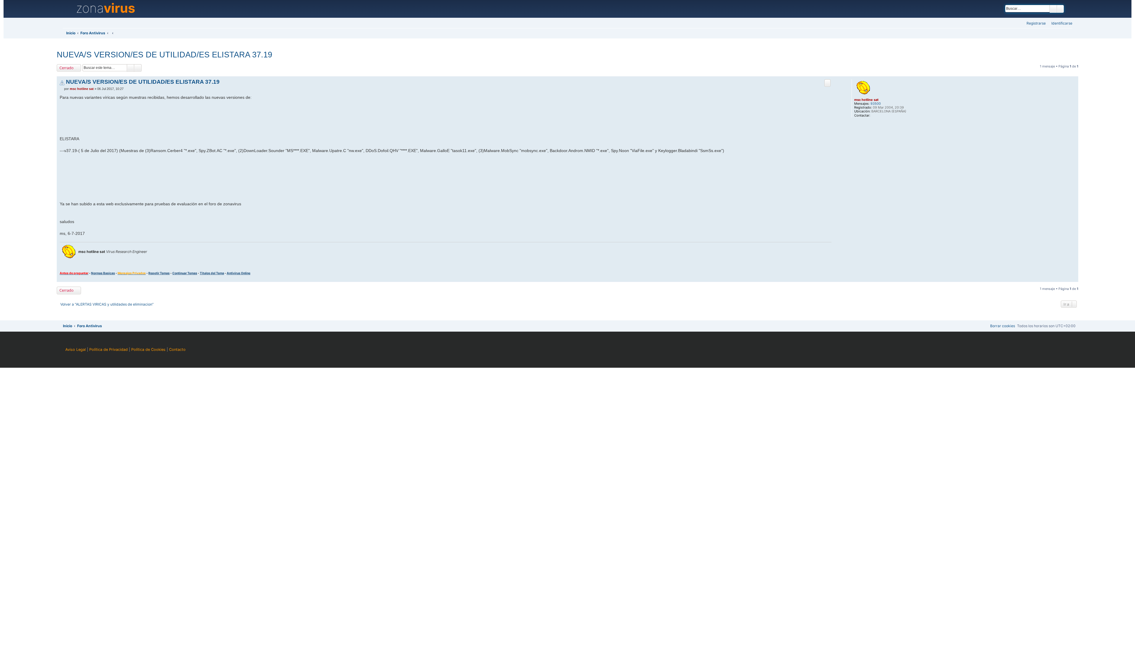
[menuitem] (1060, 24)
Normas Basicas (103, 273)
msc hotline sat (866, 100)
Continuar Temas (184, 273)
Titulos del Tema (212, 273)
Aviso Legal (75, 349)
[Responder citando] (827, 83)
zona (105, 8)
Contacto (177, 349)
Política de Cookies (148, 349)
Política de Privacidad (108, 349)
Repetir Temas (159, 273)
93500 (875, 104)
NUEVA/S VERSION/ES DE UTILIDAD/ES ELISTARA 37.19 (164, 54)
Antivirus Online (238, 273)
